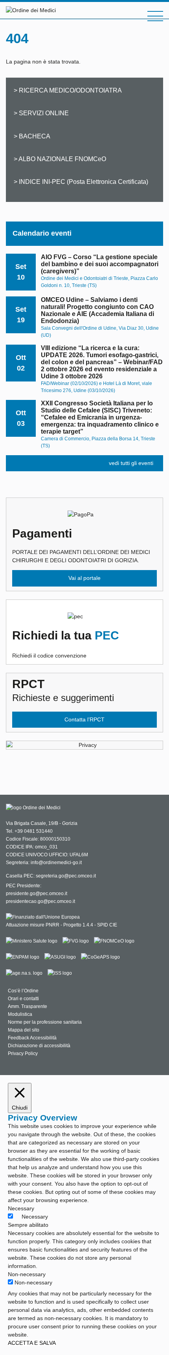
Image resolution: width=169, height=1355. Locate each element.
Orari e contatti (23, 998)
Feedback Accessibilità (32, 1038)
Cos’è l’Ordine (23, 991)
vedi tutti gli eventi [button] (131, 463)
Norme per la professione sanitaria (45, 1022)
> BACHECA (32, 136)
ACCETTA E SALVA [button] (32, 1343)
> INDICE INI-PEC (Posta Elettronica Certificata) (81, 181)
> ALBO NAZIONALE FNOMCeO (60, 158)
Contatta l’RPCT (84, 719)
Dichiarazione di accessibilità (39, 1045)
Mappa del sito (23, 1030)
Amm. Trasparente (27, 1006)
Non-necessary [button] (27, 1274)
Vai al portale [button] (84, 578)
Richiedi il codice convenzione (65, 644)
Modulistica (20, 1014)
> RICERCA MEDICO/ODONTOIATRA (68, 90)
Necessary (35, 1216)
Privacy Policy (23, 1053)
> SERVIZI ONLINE (41, 112)
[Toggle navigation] (155, 16)
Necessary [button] (21, 1208)
